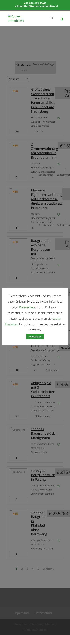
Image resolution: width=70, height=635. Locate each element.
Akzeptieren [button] (35, 336)
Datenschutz (27, 307)
